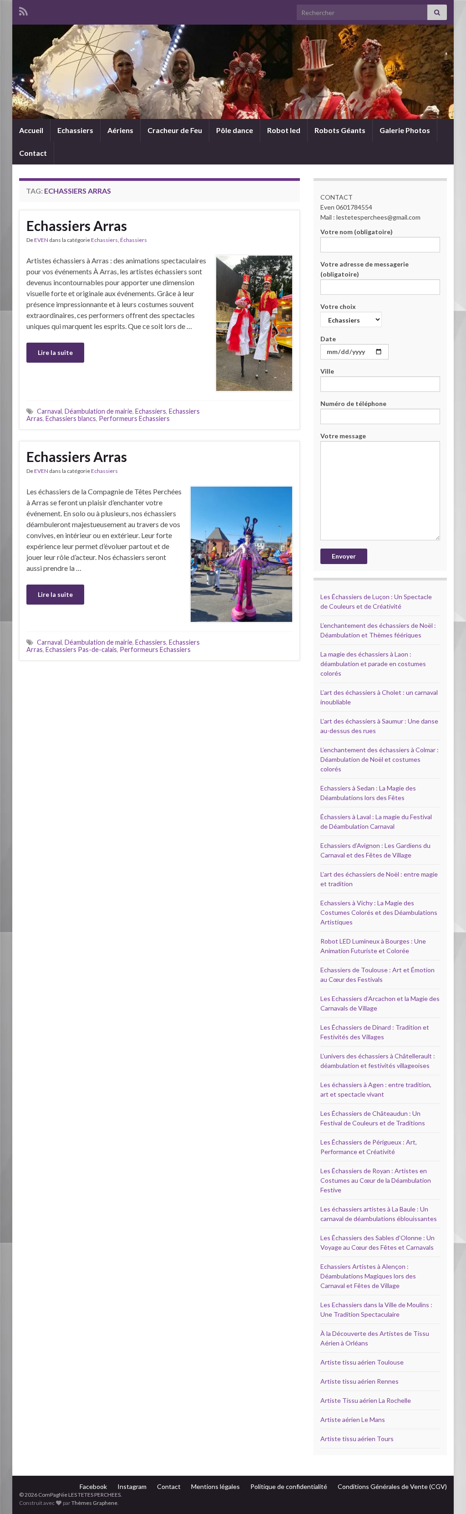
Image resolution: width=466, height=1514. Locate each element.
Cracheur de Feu (174, 130)
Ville (327, 371)
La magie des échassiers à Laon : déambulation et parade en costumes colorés (373, 663)
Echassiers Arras (76, 225)
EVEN (41, 239)
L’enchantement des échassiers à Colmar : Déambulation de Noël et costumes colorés (379, 759)
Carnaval (49, 411)
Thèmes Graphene (94, 1502)
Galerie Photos (405, 130)
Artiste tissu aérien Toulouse (362, 1362)
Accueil (31, 130)
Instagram (132, 1486)
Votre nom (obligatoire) (356, 232)
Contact (33, 153)
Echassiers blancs (71, 418)
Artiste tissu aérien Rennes (359, 1381)
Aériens (120, 130)
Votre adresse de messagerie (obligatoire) (364, 269)
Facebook (93, 1486)
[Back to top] (445, 1493)
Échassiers (133, 239)
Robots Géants (339, 130)
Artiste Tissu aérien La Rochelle (365, 1400)
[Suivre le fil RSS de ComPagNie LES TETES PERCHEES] (23, 9)
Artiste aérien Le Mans (352, 1419)
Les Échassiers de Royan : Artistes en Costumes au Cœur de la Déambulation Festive (375, 1180)
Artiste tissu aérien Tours (357, 1438)
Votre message (343, 436)
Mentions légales (215, 1486)
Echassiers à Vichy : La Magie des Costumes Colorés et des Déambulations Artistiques (378, 912)
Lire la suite (55, 352)
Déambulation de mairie (98, 411)
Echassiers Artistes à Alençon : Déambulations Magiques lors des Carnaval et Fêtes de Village (368, 1276)
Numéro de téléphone (353, 403)
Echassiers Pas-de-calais (81, 649)
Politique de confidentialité (288, 1486)
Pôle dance (234, 130)
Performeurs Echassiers (134, 418)
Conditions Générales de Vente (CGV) (392, 1486)
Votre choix (338, 306)
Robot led (283, 130)
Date (328, 339)
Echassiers (75, 130)
